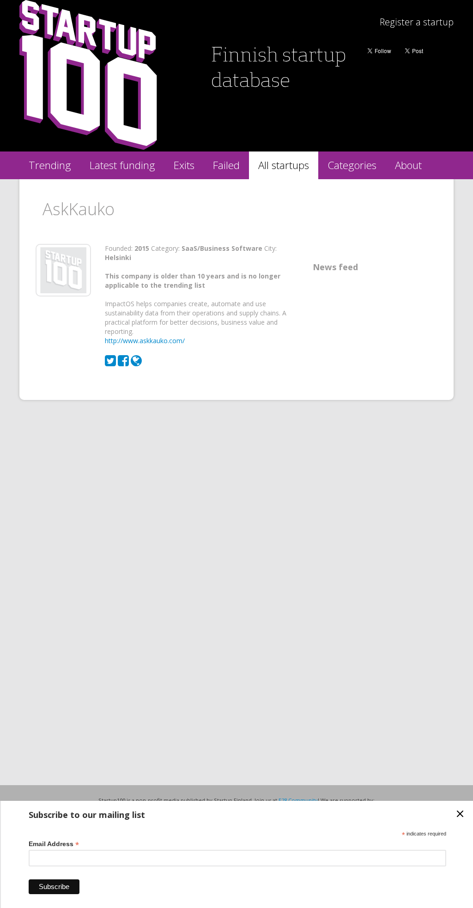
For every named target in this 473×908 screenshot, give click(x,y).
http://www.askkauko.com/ (145, 340)
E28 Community (298, 800)
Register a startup (417, 22)
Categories (351, 165)
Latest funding (122, 165)
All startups (283, 165)
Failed (226, 165)
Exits (184, 165)
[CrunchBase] (136, 362)
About (408, 165)
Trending (50, 165)
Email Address (54, 844)
